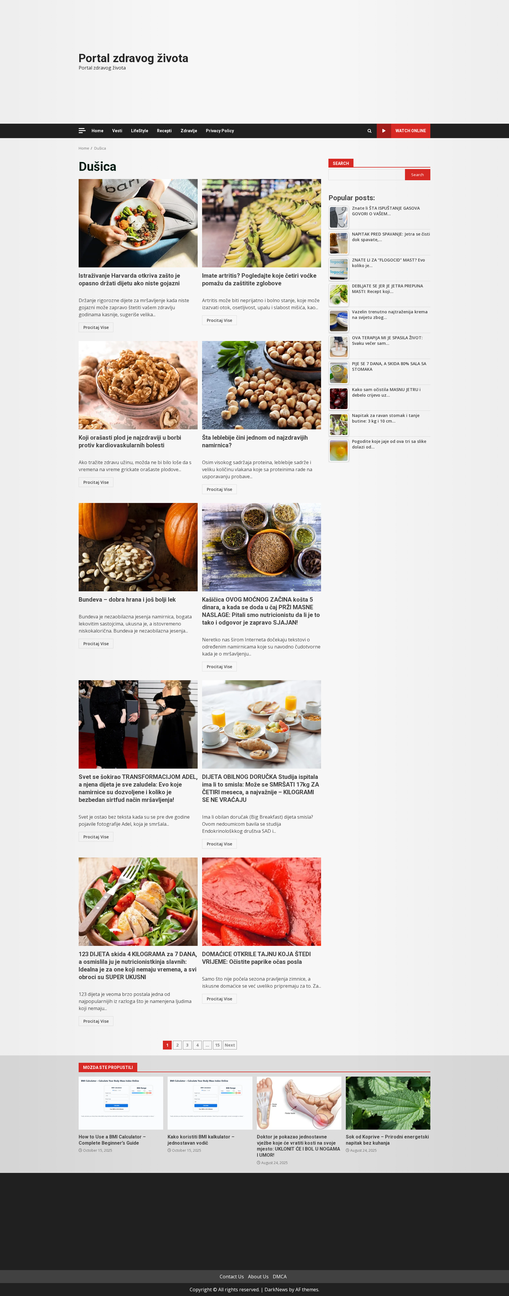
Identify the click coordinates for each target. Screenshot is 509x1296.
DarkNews (276, 1289)
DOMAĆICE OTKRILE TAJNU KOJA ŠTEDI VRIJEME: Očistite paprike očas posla (261, 902)
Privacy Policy (220, 130)
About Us (258, 1276)
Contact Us (232, 1276)
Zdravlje (189, 130)
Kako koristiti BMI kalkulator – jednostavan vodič (210, 1103)
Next (230, 1045)
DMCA (280, 1276)
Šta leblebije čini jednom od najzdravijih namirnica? (261, 385)
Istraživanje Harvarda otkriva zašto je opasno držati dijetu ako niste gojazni (138, 223)
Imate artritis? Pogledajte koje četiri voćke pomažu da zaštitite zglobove (261, 223)
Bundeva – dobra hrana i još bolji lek (138, 547)
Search (341, 163)
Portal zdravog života (134, 58)
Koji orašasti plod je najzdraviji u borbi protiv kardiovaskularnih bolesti (138, 385)
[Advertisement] (379, 511)
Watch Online (411, 130)
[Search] (369, 131)
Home (97, 130)
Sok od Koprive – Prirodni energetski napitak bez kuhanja (388, 1103)
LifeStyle (139, 130)
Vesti (117, 130)
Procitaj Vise (96, 327)
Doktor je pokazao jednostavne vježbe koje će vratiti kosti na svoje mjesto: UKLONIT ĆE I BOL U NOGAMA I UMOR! (299, 1103)
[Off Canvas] (82, 130)
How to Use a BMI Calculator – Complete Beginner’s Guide (121, 1103)
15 (217, 1045)
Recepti (164, 130)
